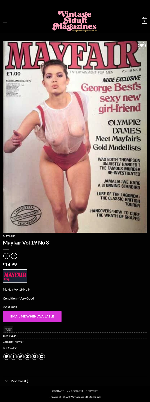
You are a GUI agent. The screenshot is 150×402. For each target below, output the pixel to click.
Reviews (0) (19, 381)
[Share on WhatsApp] (6, 356)
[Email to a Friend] (27, 356)
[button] (5, 21)
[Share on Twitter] (20, 356)
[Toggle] (7, 381)
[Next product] (6, 256)
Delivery (92, 391)
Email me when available (32, 316)
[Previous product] (14, 256)
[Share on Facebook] (13, 356)
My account (74, 391)
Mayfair (9, 236)
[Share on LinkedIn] (41, 356)
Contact (58, 391)
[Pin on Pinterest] (34, 356)
